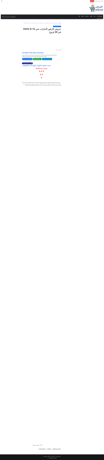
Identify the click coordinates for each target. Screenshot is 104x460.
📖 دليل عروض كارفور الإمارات (27, 63)
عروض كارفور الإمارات (57, 26)
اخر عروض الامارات (56, 449)
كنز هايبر (102, 18)
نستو (94, 16)
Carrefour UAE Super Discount (32, 53)
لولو (79, 16)
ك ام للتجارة (99, 18)
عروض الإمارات (99, 16)
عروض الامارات (41, 449)
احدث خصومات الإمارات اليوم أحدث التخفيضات (36, 65)
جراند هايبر (87, 16)
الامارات (48, 449)
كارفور (83, 16)
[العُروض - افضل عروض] (96, 8)
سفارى (91, 16)
